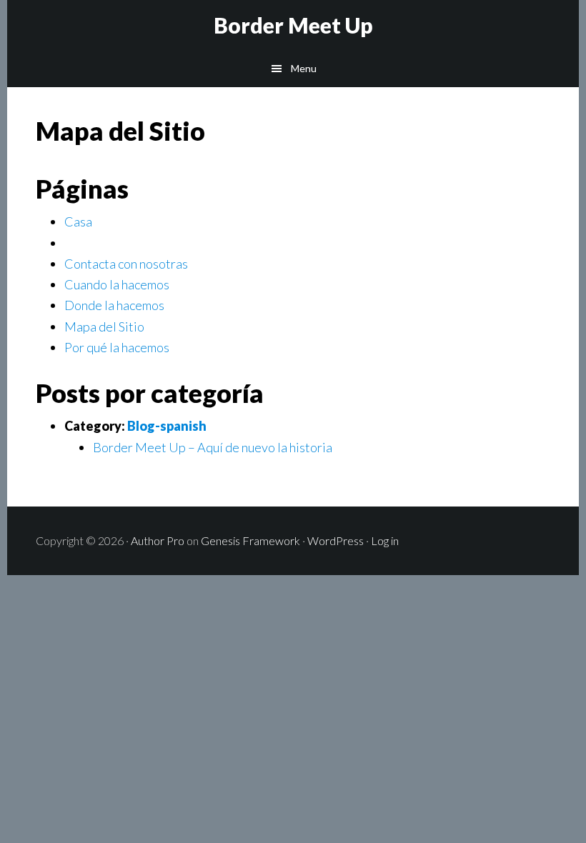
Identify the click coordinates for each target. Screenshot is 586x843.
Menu (304, 68)
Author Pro (157, 540)
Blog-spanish (167, 426)
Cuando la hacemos (116, 284)
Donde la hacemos (114, 305)
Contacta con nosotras (126, 263)
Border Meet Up (293, 25)
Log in (385, 540)
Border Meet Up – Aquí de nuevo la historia (212, 447)
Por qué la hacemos (116, 347)
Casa (78, 221)
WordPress (335, 540)
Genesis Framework (250, 540)
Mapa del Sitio (104, 326)
